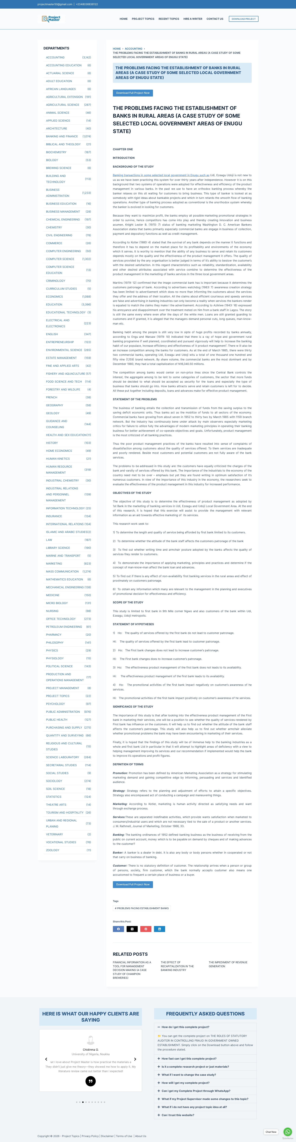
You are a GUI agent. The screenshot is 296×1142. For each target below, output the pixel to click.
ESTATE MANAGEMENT (61, 358)
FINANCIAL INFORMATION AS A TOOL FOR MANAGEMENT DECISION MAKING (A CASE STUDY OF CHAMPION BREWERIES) (132, 970)
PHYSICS (52, 650)
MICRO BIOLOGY (57, 603)
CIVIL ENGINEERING (59, 235)
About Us (140, 1136)
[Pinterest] (145, 929)
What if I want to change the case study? (189, 1074)
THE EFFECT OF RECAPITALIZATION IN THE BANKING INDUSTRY (177, 966)
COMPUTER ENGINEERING (63, 251)
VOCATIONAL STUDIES (61, 842)
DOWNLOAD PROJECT (244, 19)
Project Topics (70, 1136)
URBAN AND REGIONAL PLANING (61, 823)
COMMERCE (54, 243)
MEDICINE (52, 595)
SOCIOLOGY (54, 781)
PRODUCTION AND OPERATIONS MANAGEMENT (65, 677)
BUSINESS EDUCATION (61, 203)
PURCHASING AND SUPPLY (64, 727)
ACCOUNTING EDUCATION (64, 65)
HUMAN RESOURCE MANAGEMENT (59, 469)
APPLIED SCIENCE (58, 120)
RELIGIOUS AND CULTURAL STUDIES (64, 746)
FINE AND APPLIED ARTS (62, 365)
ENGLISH (52, 334)
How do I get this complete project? (185, 1027)
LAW (49, 540)
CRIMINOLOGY (55, 280)
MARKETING (54, 563)
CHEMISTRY (54, 227)
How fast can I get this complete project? (189, 1058)
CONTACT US (215, 18)
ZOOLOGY (52, 850)
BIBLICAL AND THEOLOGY (63, 144)
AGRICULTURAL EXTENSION (64, 97)
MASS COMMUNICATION (62, 571)
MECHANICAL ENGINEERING (65, 587)
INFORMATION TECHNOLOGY (65, 508)
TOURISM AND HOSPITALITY (65, 812)
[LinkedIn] (159, 929)
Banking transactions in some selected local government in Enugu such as (161, 175)
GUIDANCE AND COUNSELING (56, 424)
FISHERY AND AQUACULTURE (65, 373)
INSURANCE (54, 516)
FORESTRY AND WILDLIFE (63, 389)
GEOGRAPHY (54, 405)
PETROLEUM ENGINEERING (64, 626)
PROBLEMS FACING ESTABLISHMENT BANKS (142, 908)
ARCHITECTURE (56, 128)
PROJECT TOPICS (143, 18)
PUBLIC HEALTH (56, 719)
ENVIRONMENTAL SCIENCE (64, 350)
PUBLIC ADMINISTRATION (63, 711)
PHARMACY (53, 634)
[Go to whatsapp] (287, 1132)
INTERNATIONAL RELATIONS (65, 524)
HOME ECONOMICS (59, 450)
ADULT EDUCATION (59, 81)
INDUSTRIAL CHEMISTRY (62, 480)
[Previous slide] (46, 1059)
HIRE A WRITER (192, 18)
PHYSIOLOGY (55, 658)
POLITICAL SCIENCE (59, 666)
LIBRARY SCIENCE (58, 547)
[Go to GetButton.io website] (287, 1138)
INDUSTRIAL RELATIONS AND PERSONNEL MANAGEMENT (62, 494)
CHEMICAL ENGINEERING (63, 219)
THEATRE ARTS (56, 804)
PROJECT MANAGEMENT (62, 688)
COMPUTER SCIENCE (60, 259)
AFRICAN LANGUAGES (61, 89)
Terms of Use (124, 1136)
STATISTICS (53, 796)
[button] (76, 1102)
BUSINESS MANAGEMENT (63, 211)
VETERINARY (54, 834)
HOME (124, 18)
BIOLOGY (52, 160)
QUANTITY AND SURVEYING (65, 735)
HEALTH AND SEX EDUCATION (66, 435)
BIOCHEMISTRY (56, 152)
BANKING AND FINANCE (62, 136)
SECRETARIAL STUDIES (61, 765)
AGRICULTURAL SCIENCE (62, 104)
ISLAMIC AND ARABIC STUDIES (66, 532)
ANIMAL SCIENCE (57, 112)
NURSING (52, 611)
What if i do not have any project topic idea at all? (194, 1107)
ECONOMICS (54, 296)
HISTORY (52, 443)
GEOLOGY (52, 413)
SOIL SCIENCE (55, 789)
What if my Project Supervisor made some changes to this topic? (205, 1099)
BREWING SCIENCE (58, 168)
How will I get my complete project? (185, 1082)
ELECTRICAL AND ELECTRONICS (58, 323)
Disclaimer (107, 1136)
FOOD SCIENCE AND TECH (64, 381)
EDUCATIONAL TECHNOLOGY (66, 312)
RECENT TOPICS (169, 18)
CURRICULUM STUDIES (61, 288)
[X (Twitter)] (132, 929)
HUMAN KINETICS (58, 458)
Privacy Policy (90, 1136)
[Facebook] (118, 929)
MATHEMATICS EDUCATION (64, 579)
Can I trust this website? (178, 1115)
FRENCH (51, 397)
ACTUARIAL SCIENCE (60, 73)
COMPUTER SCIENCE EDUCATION (60, 270)
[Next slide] (135, 1059)
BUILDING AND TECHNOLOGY (56, 179)
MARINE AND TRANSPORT (63, 555)
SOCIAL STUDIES (57, 773)
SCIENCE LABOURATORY (62, 757)
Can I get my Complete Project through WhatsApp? (196, 1091)
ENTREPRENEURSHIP (60, 342)
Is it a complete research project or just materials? (195, 1066)
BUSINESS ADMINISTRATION (57, 192)
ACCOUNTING (55, 57)
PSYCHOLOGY (55, 704)
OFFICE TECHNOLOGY (61, 619)
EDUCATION (54, 304)
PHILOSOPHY (55, 642)
